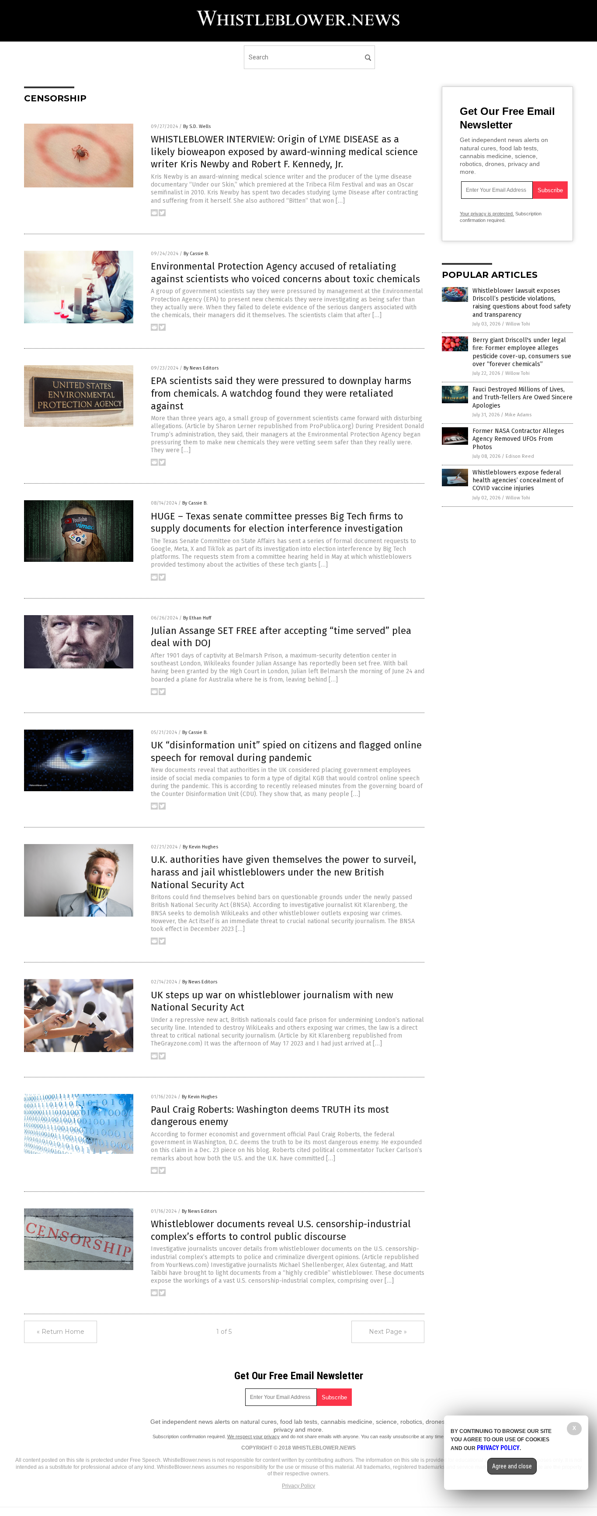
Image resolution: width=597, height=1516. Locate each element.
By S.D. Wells (197, 126)
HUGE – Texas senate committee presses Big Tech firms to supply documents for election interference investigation (277, 522)
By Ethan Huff (197, 618)
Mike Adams (518, 415)
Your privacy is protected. (487, 213)
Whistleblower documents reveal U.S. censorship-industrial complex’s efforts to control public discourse (281, 1230)
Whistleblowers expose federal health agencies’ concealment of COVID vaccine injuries (517, 480)
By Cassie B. (196, 253)
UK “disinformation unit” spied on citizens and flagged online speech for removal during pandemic (286, 751)
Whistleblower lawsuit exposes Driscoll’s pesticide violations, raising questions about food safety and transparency (521, 302)
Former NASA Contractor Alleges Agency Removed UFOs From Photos (518, 438)
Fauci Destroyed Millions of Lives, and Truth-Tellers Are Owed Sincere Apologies (522, 397)
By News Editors (201, 368)
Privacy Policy (298, 1486)
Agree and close (512, 1466)
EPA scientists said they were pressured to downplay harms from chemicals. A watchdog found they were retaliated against (281, 393)
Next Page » (388, 1332)
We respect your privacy (253, 1436)
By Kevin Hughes (200, 847)
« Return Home (60, 1332)
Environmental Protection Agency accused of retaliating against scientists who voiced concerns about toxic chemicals (285, 272)
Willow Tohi (518, 324)
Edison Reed (520, 456)
